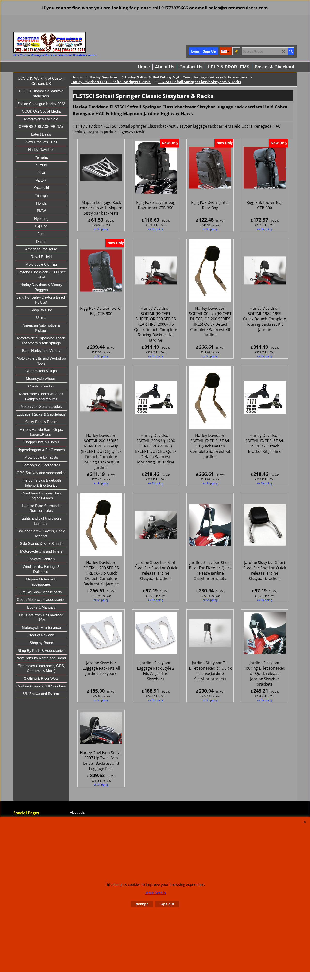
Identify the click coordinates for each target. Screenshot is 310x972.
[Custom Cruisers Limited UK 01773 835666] (49, 42)
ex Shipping (101, 229)
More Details (155, 892)
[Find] (291, 51)
